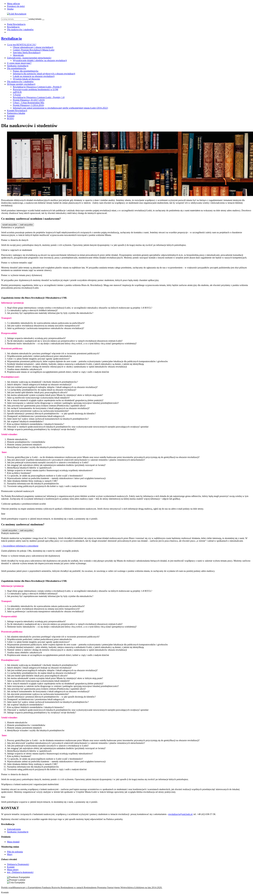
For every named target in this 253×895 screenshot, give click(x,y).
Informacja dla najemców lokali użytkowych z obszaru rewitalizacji (44, 73)
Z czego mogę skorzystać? (19, 63)
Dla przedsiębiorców (16, 68)
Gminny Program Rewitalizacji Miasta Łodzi (33, 50)
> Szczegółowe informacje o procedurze (19, 546)
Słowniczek (18, 55)
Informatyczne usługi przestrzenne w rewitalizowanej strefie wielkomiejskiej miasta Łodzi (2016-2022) (60, 108)
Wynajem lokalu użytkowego (26, 79)
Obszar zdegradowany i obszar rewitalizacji (33, 47)
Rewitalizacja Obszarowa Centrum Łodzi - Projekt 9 (37, 87)
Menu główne (13, 3)
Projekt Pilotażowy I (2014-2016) (28, 105)
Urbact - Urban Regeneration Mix (28, 102)
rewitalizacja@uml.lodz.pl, (180, 814)
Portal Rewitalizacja (16, 24)
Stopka (10, 9)
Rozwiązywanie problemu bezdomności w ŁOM (35, 89)
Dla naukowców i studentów (20, 29)
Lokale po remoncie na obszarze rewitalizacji (33, 76)
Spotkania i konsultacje (17, 65)
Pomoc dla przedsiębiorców (26, 71)
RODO (10, 118)
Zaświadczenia (14, 829)
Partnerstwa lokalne (16, 113)
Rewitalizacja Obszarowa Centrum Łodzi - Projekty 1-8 (38, 97)
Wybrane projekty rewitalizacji (21, 84)
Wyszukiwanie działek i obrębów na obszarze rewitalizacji (40, 60)
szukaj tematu (35, 19)
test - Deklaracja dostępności (20, 872)
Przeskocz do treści (16, 6)
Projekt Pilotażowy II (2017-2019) (29, 100)
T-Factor (17, 94)
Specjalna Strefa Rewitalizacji (26, 52)
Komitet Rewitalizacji (17, 110)
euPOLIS (17, 92)
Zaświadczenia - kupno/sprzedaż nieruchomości (29, 58)
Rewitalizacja (13, 27)
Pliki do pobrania (15, 851)
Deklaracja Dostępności (18, 864)
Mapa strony (13, 869)
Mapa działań (13, 842)
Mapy (9, 854)
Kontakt (10, 116)
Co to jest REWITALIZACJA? (21, 44)
